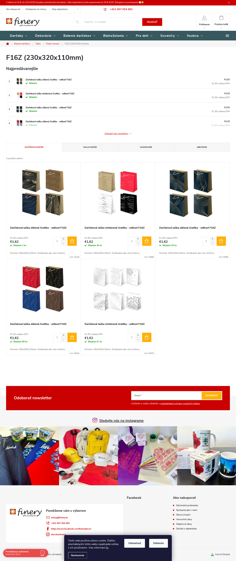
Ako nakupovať (13, 9)
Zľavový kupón (183, 515)
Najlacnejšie (90, 147)
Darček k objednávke (186, 528)
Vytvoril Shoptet (222, 554)
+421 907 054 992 (60, 523)
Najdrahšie (146, 147)
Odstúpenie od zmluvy (36, 9)
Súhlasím (158, 543)
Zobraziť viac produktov (117, 133)
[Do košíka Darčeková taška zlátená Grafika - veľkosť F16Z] (72, 241)
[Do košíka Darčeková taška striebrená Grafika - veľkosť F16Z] (146, 241)
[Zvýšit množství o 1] (63, 239)
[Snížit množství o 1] (63, 243)
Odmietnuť (134, 543)
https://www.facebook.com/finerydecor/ (71, 528)
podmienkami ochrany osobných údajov (180, 403)
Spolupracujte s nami (186, 510)
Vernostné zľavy (184, 519)
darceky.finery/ (58, 534)
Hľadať (152, 22)
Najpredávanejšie (34, 147)
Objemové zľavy (184, 524)
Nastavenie (77, 555)
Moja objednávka (60, 9)
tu (107, 547)
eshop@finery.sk (59, 517)
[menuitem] (18, 36)
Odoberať (211, 395)
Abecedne (202, 147)
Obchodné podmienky (187, 505)
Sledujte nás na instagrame (121, 420)
